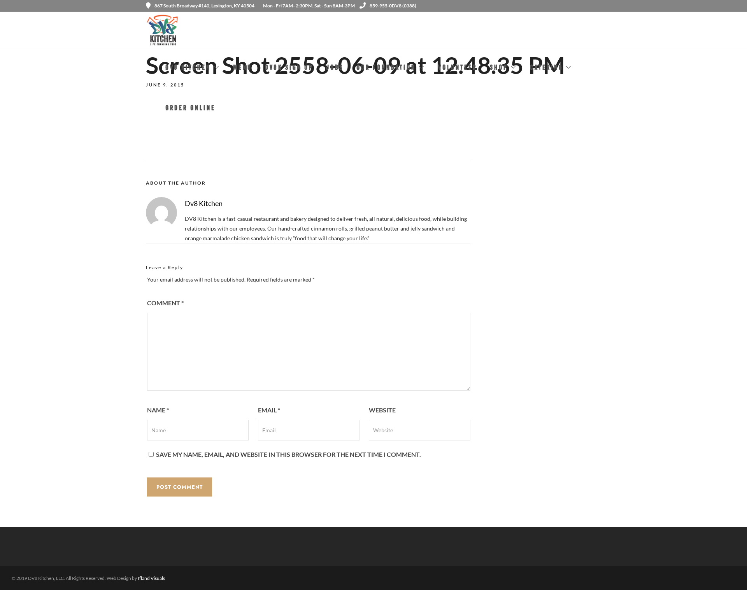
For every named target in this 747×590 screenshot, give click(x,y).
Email (269, 410)
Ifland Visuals (151, 578)
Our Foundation (386, 68)
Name (158, 410)
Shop (499, 68)
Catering (546, 68)
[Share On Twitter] (31, 574)
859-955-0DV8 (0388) (393, 6)
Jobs (335, 68)
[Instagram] (598, 6)
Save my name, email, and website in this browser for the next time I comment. (288, 454)
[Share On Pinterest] (42, 574)
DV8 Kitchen (188, 68)
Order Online (190, 109)
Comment (165, 302)
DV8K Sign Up (289, 68)
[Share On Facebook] (20, 574)
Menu (242, 68)
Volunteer (457, 68)
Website (382, 410)
